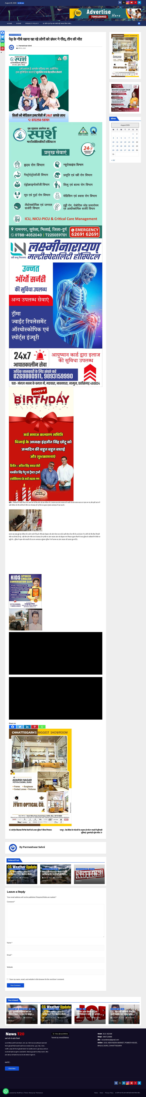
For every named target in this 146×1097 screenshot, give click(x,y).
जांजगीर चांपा (91, 869)
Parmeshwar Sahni (25, 46)
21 (129, 146)
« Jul (113, 160)
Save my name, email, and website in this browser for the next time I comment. (36, 979)
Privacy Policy (32, 23)
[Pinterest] (34, 726)
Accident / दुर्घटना (13, 1009)
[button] (6, 1091)
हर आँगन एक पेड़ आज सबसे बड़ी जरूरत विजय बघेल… (57, 23)
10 (113, 142)
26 (121, 150)
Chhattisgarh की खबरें (15, 34)
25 (117, 150)
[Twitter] (19, 726)
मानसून (23, 869)
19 (121, 146)
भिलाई (33, 1009)
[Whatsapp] (42, 726)
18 (117, 146)
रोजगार (84, 1009)
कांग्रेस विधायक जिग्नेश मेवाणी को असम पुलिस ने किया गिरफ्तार (31, 830)
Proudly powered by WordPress (14, 1093)
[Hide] (1, 52)
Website (10, 967)
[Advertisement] (55, 557)
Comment (11, 902)
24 (113, 150)
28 (129, 150)
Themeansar (39, 1093)
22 (133, 146)
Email (9, 955)
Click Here (12, 1068)
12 (121, 142)
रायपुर (122, 1009)
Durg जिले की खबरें (23, 1009)
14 (129, 142)
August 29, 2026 (16, 1017)
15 (133, 142)
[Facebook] (12, 726)
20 (125, 146)
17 (113, 146)
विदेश (56, 869)
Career (79, 1009)
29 (133, 150)
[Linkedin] (27, 726)
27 (125, 150)
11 (117, 142)
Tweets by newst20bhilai (60, 1037)
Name (9, 943)
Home (9, 23)
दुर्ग (29, 1009)
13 (125, 142)
